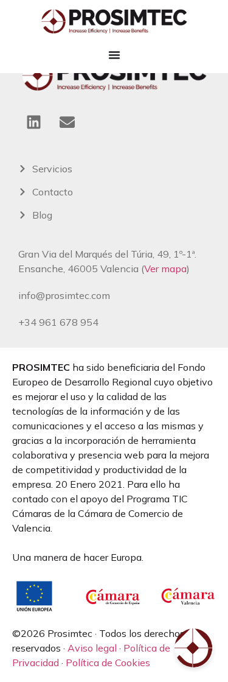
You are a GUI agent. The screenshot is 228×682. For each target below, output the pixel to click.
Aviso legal (92, 648)
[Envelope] (67, 122)
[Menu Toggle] (114, 55)
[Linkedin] (33, 122)
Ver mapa (165, 268)
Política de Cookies (108, 662)
